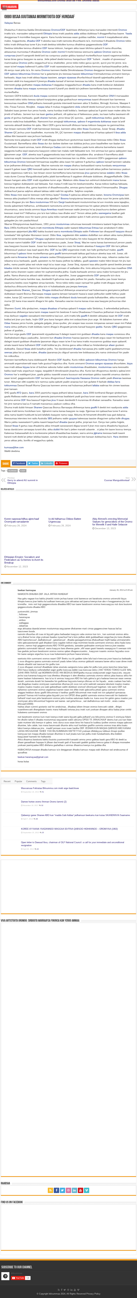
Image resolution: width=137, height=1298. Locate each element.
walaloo (111, 172)
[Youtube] (80, 1190)
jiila (30, 231)
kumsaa (13, 471)
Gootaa (64, 194)
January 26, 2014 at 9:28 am (121, 590)
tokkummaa (98, 117)
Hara (115, 436)
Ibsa (58, 235)
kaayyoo (120, 231)
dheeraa (117, 378)
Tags (43, 781)
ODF (62, 29)
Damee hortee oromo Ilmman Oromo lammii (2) (43, 801)
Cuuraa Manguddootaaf (116, 479)
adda (76, 33)
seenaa (8, 352)
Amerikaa (52, 209)
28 (37, 819)
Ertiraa (95, 227)
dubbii (56, 429)
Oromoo (55, 29)
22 (38, 849)
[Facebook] (56, 1190)
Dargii (61, 202)
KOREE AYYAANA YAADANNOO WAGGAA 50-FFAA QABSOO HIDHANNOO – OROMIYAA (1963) (69, 829)
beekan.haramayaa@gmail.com (33, 757)
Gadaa (57, 147)
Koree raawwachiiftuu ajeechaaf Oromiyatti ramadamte (21, 520)
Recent (7, 781)
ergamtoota (94, 121)
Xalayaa (8, 22)
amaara (44, 257)
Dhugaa (123, 187)
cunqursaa (10, 55)
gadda (99, 326)
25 (43, 832)
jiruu (87, 172)
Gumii (18, 308)
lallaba (95, 385)
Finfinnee (94, 231)
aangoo (62, 77)
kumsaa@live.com (14, 447)
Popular (18, 781)
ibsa (117, 132)
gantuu (49, 114)
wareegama (105, 213)
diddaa (110, 381)
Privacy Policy (93, 1294)
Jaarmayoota (73, 378)
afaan (112, 345)
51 (43, 792)
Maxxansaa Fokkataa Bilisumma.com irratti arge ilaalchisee (50, 788)
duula (36, 95)
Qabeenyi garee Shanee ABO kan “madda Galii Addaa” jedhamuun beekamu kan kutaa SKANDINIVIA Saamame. (75, 815)
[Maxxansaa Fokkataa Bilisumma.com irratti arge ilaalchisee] (11, 792)
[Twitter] (62, 1190)
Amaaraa (22, 257)
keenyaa (82, 286)
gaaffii (120, 249)
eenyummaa (84, 99)
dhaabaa (52, 308)
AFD (19, 392)
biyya (18, 77)
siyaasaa (71, 77)
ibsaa (82, 180)
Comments (31, 781)
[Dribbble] (68, 1190)
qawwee (93, 260)
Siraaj (77, 242)
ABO (34, 231)
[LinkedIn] (74, 1190)
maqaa (21, 66)
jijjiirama (98, 433)
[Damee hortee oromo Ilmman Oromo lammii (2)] (11, 806)
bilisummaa (25, 73)
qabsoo (98, 51)
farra (117, 381)
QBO (29, 169)
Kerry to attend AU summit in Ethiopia (23, 480)
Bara (32, 202)
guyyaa (73, 418)
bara (31, 392)
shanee (44, 117)
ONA (111, 95)
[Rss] (50, 1190)
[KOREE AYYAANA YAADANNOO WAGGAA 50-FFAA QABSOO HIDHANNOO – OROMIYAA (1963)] (11, 833)
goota (7, 117)
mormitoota (48, 227)
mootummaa (42, 202)
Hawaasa (85, 378)
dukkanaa (46, 84)
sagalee (23, 315)
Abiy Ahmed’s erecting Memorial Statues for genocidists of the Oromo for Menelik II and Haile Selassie (112, 521)
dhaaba (31, 40)
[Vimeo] (86, 1190)
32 (42, 805)
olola (77, 106)
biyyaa (43, 77)
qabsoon (90, 359)
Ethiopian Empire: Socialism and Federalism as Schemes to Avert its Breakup (23, 560)
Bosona (65, 198)
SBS (50, 418)
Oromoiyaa (118, 194)
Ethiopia (47, 33)
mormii (100, 37)
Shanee (8, 132)
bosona (108, 194)
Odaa (7, 323)
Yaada (128, 33)
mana (116, 180)
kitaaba (8, 268)
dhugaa (125, 418)
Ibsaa (86, 128)
